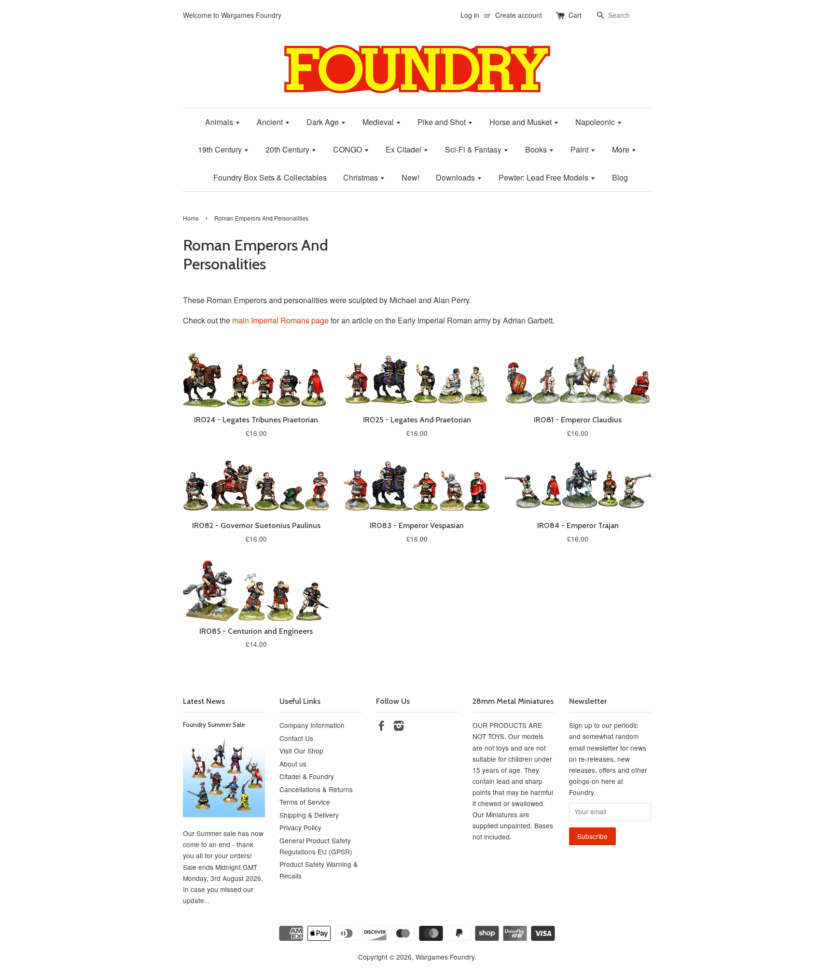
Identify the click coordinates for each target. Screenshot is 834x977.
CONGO (348, 149)
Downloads (456, 177)
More (621, 149)
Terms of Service (304, 802)
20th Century (288, 149)
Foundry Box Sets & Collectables (270, 177)
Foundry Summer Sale (214, 724)
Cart (575, 15)
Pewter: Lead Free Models (544, 177)
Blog (620, 177)
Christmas (361, 177)
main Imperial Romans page (280, 320)
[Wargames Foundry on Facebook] (381, 727)
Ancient (271, 121)
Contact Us (296, 738)
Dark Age (323, 121)
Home (191, 218)
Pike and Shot (442, 121)
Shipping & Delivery (309, 815)
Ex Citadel (404, 149)
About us (292, 763)
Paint (580, 149)
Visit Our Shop (301, 750)
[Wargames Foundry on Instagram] (398, 727)
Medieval (379, 121)
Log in (469, 15)
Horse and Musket (521, 121)
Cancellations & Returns (316, 789)
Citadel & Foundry (306, 776)
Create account (518, 15)
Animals (220, 121)
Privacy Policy (300, 827)
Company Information (312, 725)
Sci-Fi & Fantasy (474, 149)
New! (410, 177)
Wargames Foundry (445, 957)
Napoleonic (596, 121)
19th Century (221, 149)
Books (537, 149)
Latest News (204, 701)
